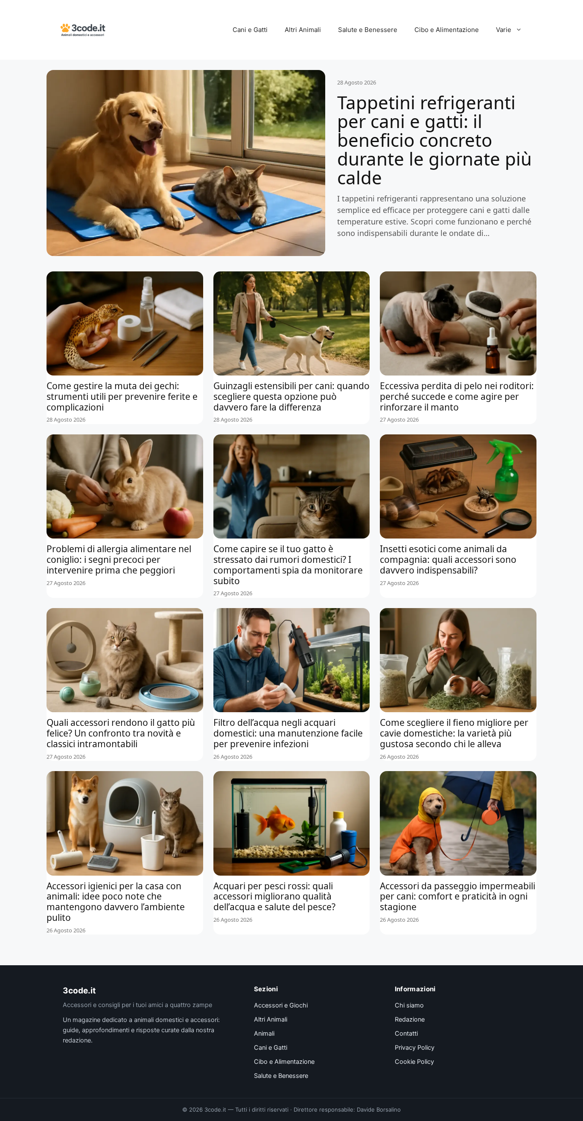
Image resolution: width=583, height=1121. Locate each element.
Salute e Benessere (367, 30)
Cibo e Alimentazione (446, 30)
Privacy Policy (414, 1047)
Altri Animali (303, 30)
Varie (503, 30)
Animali (264, 1033)
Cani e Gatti (250, 30)
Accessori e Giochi (281, 1005)
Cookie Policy (414, 1062)
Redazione (410, 1019)
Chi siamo (409, 1005)
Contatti (406, 1033)
